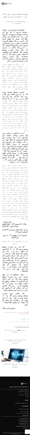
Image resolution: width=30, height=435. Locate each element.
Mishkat (19, 23)
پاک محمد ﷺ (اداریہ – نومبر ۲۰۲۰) (15, 330)
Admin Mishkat (21, 21)
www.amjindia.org (24, 421)
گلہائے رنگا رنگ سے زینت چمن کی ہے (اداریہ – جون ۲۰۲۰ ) (15, 340)
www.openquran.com (23, 420)
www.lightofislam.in (23, 423)
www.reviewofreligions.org (22, 426)
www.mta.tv (26, 428)
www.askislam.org (24, 424)
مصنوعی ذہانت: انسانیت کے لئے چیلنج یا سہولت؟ (15, 364)
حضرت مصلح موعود (7, 312)
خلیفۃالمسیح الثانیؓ (24, 313)
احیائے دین (23, 312)
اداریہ (11, 23)
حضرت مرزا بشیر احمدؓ (16, 312)
